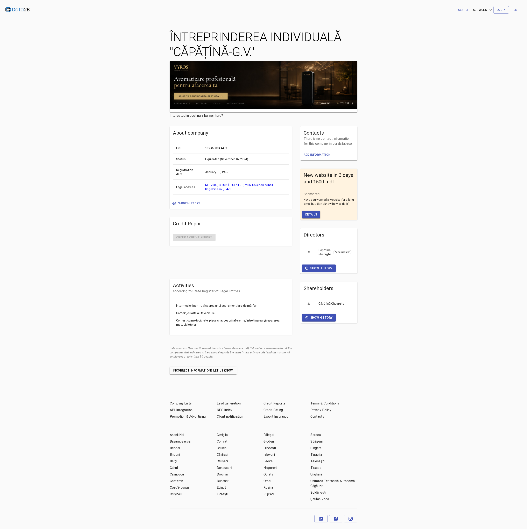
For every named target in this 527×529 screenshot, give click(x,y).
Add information (317, 154)
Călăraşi (222, 455)
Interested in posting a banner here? (196, 116)
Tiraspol (316, 468)
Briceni (175, 455)
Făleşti (269, 435)
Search (463, 10)
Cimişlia (222, 435)
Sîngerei (316, 448)
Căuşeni (222, 461)
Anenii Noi (177, 435)
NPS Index (224, 410)
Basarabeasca (180, 441)
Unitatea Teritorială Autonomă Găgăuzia (332, 483)
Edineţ (221, 487)
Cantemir (176, 481)
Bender (175, 448)
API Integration (181, 410)
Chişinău (176, 494)
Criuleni (222, 448)
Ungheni (316, 474)
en (516, 10)
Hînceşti (270, 448)
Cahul (174, 468)
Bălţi (173, 461)
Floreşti (222, 494)
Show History (189, 203)
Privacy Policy (320, 410)
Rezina (268, 487)
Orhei (267, 481)
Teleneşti (317, 461)
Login (501, 10)
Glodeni (269, 441)
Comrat (222, 441)
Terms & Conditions (324, 403)
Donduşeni (224, 468)
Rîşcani (269, 494)
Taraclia (316, 455)
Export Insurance (276, 416)
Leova (268, 461)
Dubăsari (223, 481)
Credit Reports (274, 403)
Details (311, 214)
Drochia (222, 474)
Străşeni (316, 441)
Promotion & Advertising (188, 416)
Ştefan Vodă (319, 499)
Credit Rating (273, 410)
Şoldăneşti (318, 492)
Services (480, 10)
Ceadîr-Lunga (179, 487)
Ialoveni (269, 455)
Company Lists (181, 403)
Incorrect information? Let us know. (203, 370)
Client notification (230, 416)
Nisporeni (270, 468)
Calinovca (177, 474)
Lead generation (229, 403)
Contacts (317, 416)
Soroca (315, 435)
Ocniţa (268, 474)
